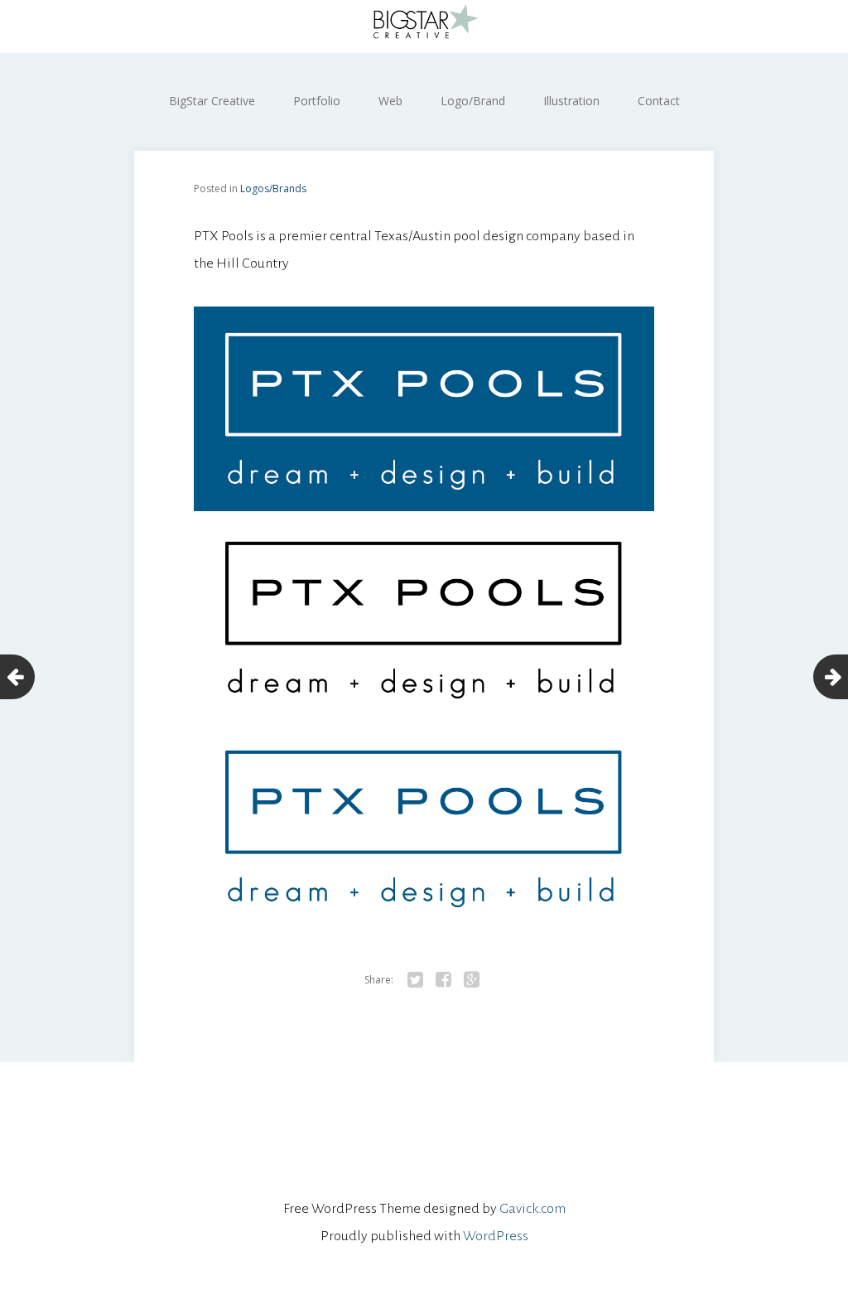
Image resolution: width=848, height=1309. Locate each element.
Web (390, 101)
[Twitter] (415, 980)
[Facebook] (443, 980)
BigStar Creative (212, 101)
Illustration (571, 101)
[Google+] (471, 980)
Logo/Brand (473, 101)
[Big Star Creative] (424, 26)
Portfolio (316, 101)
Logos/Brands (273, 188)
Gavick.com (532, 1208)
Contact (659, 101)
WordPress (495, 1236)
